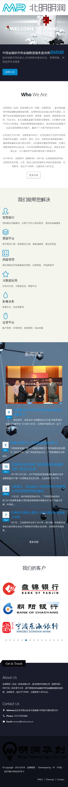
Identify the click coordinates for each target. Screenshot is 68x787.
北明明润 (31, 767)
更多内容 (34, 541)
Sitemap (50, 779)
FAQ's (40, 779)
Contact (60, 779)
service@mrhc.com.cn (23, 721)
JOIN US (10, 72)
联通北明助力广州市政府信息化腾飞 (34, 443)
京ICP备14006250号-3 (14, 771)
